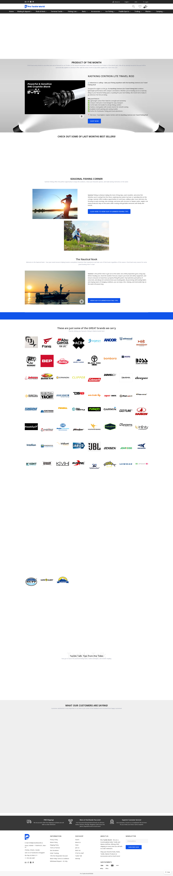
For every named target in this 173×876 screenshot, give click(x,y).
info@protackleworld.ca (36, 843)
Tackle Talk (78, 856)
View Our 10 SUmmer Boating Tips (104, 300)
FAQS (76, 845)
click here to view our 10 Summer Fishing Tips (109, 211)
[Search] (134, 6)
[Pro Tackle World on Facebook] (28, 2)
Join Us (77, 848)
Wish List (77, 850)
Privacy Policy (54, 839)
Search (77, 839)
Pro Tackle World (84, 873)
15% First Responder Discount (59, 856)
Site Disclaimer (54, 850)
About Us (78, 842)
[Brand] (31, 342)
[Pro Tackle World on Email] (25, 2)
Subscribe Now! (133, 847)
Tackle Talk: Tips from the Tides (86, 655)
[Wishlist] (140, 6)
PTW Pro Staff (79, 853)
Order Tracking (54, 853)
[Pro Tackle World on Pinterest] (33, 2)
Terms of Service (55, 848)
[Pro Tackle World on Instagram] (30, 2)
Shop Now (94, 121)
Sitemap (77, 858)
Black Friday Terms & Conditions (59, 858)
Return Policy (54, 842)
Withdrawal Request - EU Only (58, 861)
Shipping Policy (54, 845)
